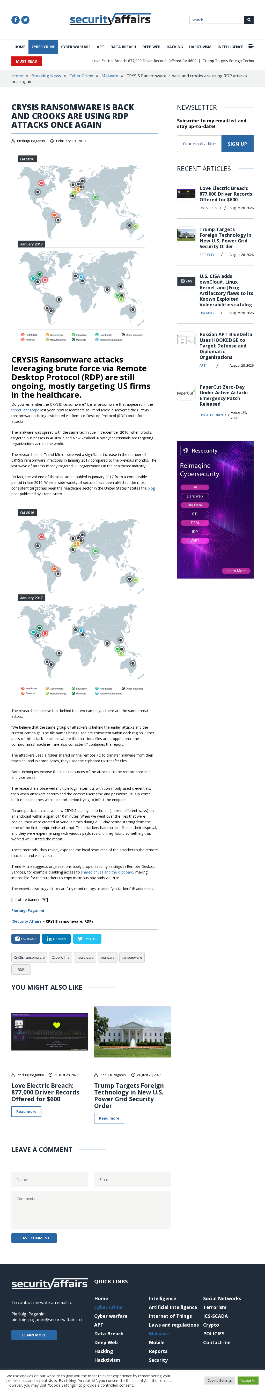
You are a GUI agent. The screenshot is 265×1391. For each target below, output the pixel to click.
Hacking (175, 46)
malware (108, 957)
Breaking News (46, 76)
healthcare (85, 957)
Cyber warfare (76, 46)
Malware (109, 76)
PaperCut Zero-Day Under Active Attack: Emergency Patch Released (224, 395)
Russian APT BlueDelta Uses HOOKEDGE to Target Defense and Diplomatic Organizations (226, 345)
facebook (28, 939)
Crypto (211, 1325)
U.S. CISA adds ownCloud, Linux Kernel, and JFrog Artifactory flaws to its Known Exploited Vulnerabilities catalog (226, 290)
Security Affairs (27, 921)
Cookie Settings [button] (220, 1380)
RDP (21, 969)
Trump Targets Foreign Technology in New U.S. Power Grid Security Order (129, 1095)
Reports (158, 1351)
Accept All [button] (248, 1380)
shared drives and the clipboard (107, 872)
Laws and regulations (174, 1325)
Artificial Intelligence (173, 1307)
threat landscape (25, 410)
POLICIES (213, 1333)
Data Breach (123, 46)
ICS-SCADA (215, 1316)
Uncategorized (213, 415)
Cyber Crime (43, 46)
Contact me (217, 1342)
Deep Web (151, 46)
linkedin (59, 939)
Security (207, 254)
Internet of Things (170, 1316)
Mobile (157, 1342)
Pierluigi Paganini (31, 140)
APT (100, 46)
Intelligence (230, 46)
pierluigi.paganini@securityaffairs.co (46, 1319)
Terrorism (214, 1307)
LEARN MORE (34, 1335)
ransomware (132, 957)
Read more (26, 1111)
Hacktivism (200, 46)
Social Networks (222, 1298)
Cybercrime (61, 957)
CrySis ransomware (29, 957)
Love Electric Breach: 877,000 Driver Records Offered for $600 (133, 60)
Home (19, 46)
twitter (90, 939)
